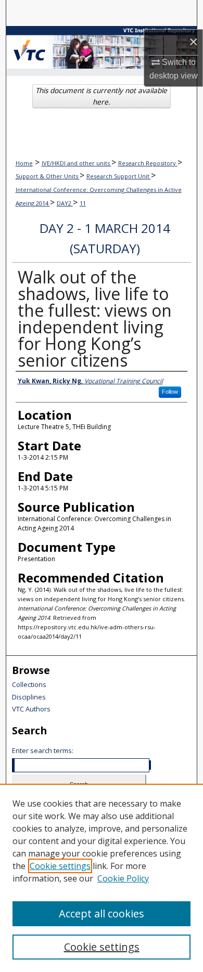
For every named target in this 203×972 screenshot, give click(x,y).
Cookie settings (60, 866)
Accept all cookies (101, 913)
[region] (101, 878)
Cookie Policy (123, 878)
